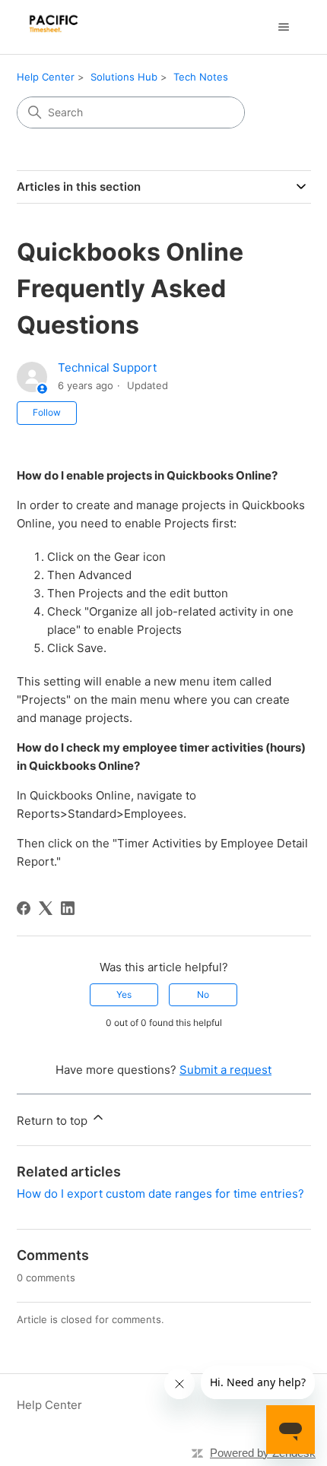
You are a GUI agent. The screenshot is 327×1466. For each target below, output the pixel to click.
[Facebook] (23, 908)
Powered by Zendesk (263, 1452)
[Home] (61, 27)
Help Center (46, 77)
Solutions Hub (123, 77)
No (203, 994)
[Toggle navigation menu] (284, 27)
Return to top (53, 1120)
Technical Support (107, 367)
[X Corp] (45, 908)
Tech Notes (200, 77)
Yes (124, 994)
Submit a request (225, 1069)
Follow (47, 412)
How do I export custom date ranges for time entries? (160, 1193)
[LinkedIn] (68, 908)
